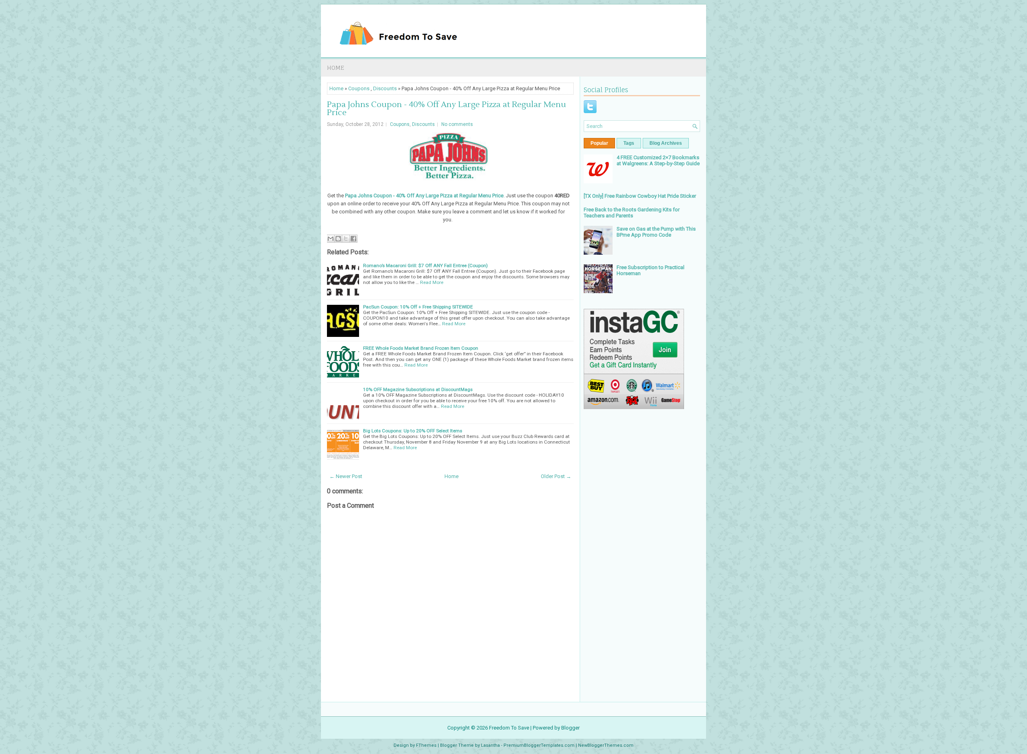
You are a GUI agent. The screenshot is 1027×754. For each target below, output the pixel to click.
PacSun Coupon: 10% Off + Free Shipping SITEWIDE (418, 307)
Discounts (385, 88)
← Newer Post (345, 476)
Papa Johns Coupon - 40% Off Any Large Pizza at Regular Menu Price (446, 109)
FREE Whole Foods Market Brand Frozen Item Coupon (420, 348)
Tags (628, 143)
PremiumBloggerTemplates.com (538, 745)
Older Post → (556, 476)
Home (335, 67)
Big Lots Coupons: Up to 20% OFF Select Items (412, 431)
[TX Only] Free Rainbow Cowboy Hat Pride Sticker (640, 196)
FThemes (426, 745)
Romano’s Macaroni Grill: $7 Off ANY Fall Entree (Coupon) (425, 265)
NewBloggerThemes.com (605, 745)
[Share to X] (346, 239)
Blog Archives (665, 143)
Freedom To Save (509, 728)
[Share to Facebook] (353, 239)
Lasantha (490, 745)
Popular (599, 143)
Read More (431, 282)
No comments (457, 124)
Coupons (358, 88)
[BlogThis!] (338, 239)
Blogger (570, 728)
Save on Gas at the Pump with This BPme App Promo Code (656, 232)
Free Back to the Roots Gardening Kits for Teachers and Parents (632, 213)
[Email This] (331, 239)
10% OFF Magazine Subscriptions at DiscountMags (418, 389)
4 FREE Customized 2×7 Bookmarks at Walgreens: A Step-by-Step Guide (658, 160)
